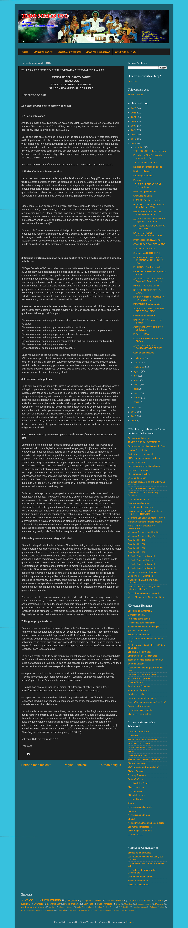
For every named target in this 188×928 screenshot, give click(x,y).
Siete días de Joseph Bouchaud (143, 572)
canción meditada (114, 900)
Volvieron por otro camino (140, 830)
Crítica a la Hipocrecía (138, 884)
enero (137, 402)
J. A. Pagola (111, 907)
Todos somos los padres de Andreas (145, 659)
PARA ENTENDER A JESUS (147, 240)
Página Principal (75, 765)
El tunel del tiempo (136, 795)
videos (147, 900)
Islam (100, 907)
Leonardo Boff (54, 904)
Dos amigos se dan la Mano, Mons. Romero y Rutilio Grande (145, 512)
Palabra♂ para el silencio (31, 910)
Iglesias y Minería (136, 462)
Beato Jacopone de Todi (144, 191)
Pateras (137, 180)
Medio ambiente (72, 904)
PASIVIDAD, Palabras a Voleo (147, 304)
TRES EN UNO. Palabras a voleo (149, 151)
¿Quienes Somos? (43, 51)
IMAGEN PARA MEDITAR (146, 285)
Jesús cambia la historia (145, 162)
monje (116, 910)
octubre (138, 362)
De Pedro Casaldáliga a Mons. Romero (146, 517)
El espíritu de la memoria (140, 611)
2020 (133, 134)
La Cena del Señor (137, 478)
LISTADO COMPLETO (139, 731)
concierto (72, 910)
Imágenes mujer (143, 904)
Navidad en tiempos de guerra (147, 166)
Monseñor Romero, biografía (141, 536)
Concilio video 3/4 (136, 544)
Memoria (159, 904)
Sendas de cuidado (137, 694)
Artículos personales (70, 51)
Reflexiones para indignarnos (142, 622)
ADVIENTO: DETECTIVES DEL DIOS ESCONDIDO (148, 309)
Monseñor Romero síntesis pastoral (145, 521)
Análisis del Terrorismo (139, 706)
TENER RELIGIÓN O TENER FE (144, 442)
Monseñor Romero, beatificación (143, 532)
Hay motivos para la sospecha (142, 698)
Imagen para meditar (143, 175)
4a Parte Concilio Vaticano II (141, 556)
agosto (137, 371)
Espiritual (25, 904)
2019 (133, 139)
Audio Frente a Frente (85, 907)
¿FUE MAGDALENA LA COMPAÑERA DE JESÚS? (147, 347)
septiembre (139, 367)
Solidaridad (49, 910)
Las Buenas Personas (138, 470)
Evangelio (38, 904)
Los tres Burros (135, 799)
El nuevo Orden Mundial (139, 652)
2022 (133, 126)
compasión (61, 910)
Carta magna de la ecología (141, 454)
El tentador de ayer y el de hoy (142, 739)
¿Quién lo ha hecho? (138, 630)
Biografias (72, 900)
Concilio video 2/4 (136, 548)
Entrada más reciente (36, 765)
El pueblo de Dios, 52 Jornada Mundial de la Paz (147, 156)
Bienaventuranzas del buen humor (144, 466)
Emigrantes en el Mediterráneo (142, 655)
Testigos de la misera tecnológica (144, 626)
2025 (133, 112)
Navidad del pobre (142, 171)
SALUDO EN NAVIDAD (144, 248)
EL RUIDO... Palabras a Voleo (147, 267)
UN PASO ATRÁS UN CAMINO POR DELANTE (148, 298)
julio (136, 375)
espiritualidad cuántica (88, 910)
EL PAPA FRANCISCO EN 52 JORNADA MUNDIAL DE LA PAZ (148, 260)
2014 (133, 420)
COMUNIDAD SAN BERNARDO (149, 244)
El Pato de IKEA (141, 334)
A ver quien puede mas (139, 815)
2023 (133, 121)
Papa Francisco (104, 904)
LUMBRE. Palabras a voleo (146, 200)
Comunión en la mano (138, 503)
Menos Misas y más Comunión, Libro (146, 597)
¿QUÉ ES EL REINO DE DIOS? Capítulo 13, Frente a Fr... (149, 220)
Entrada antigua (110, 765)
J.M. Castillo (124, 907)
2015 (133, 416)
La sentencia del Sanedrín (140, 507)
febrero (137, 397)
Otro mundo (51, 900)
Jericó (131, 803)
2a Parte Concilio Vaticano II (141, 564)
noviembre (139, 358)
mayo (137, 384)
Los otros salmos (140, 907)
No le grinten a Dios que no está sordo (146, 823)
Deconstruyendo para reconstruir (143, 593)
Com (118, 904)
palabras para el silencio (33, 907)
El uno (131, 751)
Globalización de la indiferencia (142, 488)
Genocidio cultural (136, 614)
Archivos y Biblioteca (98, 51)
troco (124, 910)
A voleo (27, 900)
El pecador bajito (136, 787)
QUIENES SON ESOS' (144, 315)
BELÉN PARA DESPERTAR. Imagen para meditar (147, 212)
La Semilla (133, 735)
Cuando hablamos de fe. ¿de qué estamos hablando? (144, 587)
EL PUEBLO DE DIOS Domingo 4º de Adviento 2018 (148, 205)
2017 (133, 407)
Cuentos (159, 900)
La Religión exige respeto (140, 710)
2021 (133, 130)
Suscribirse (133, 81)
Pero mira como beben (139, 618)
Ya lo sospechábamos (138, 690)
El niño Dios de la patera (139, 714)
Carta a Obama (135, 682)
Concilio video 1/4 (136, 552)
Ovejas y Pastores (137, 775)
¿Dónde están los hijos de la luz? (143, 767)
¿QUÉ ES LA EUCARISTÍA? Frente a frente (147, 185)
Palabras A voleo (157, 907)
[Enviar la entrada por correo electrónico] (28, 754)
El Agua (131, 819)
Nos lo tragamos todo (138, 880)
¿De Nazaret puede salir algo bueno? (145, 759)
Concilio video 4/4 (136, 540)
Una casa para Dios (137, 755)
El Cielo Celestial (136, 771)
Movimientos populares (139, 678)
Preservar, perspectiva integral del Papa (147, 446)
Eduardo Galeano (136, 663)
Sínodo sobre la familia (139, 438)
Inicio (25, 51)
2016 (133, 412)
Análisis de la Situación (139, 686)
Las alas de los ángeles (139, 783)
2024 (133, 117)
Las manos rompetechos (140, 827)
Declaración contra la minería (142, 674)
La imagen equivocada (138, 499)
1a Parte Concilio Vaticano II (141, 568)
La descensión (135, 791)
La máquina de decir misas (141, 747)
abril (136, 389)
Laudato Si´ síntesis (137, 450)
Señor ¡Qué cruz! (136, 779)
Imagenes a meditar (92, 900)
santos (52, 907)
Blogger (129, 922)
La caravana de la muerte (140, 807)
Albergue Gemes (66, 907)
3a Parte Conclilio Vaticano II (141, 560)
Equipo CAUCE (135, 94)
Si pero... (132, 811)
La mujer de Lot (135, 834)
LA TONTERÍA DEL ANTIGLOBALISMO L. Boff (147, 234)
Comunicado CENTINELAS (146, 253)
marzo (137, 393)
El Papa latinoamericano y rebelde (144, 458)
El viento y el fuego (137, 763)
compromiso (134, 900)
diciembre (139, 147)
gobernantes (105, 910)
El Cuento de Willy (125, 51)
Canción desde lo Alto (143, 352)
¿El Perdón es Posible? (139, 474)
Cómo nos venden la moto (140, 876)
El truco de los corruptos (139, 634)
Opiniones (88, 904)
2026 (133, 108)
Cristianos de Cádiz (142, 195)
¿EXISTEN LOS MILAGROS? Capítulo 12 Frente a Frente (148, 279)
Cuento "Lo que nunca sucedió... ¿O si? (147, 702)
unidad (131, 910)
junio (136, 380)
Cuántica (128, 904)
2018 (133, 143)
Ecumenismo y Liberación (140, 576)
